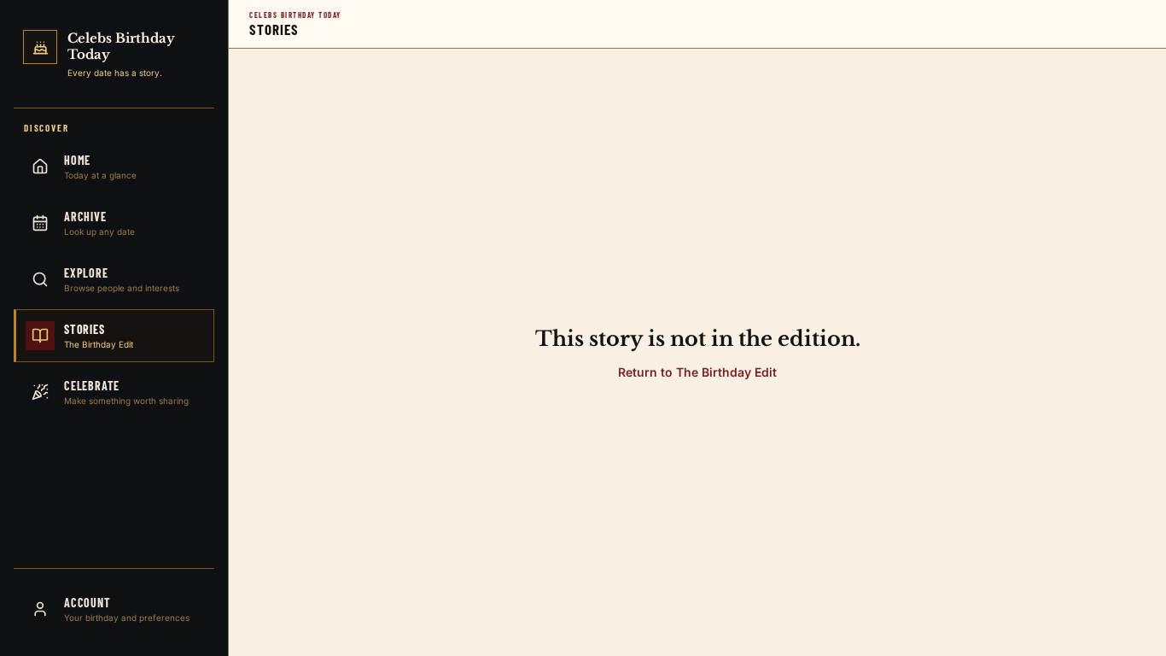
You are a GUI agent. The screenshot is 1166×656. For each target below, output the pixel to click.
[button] (697, 372)
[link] (114, 57)
